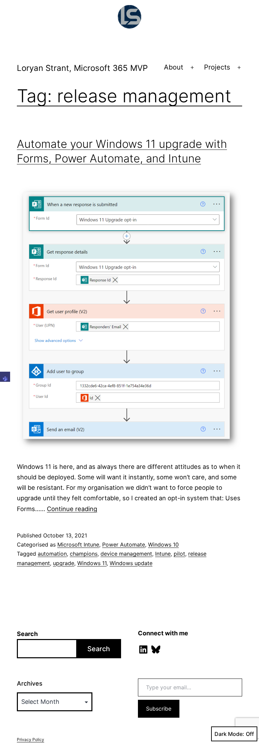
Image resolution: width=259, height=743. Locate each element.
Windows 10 (163, 544)
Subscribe (158, 708)
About (173, 67)
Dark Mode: (229, 734)
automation (52, 553)
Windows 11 (92, 563)
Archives (29, 683)
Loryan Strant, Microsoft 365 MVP (82, 68)
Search (27, 633)
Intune (163, 553)
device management (126, 553)
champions (83, 553)
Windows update (131, 563)
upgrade (63, 563)
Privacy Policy (30, 739)
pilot (179, 553)
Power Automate (123, 544)
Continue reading (72, 508)
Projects (217, 67)
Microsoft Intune (78, 544)
